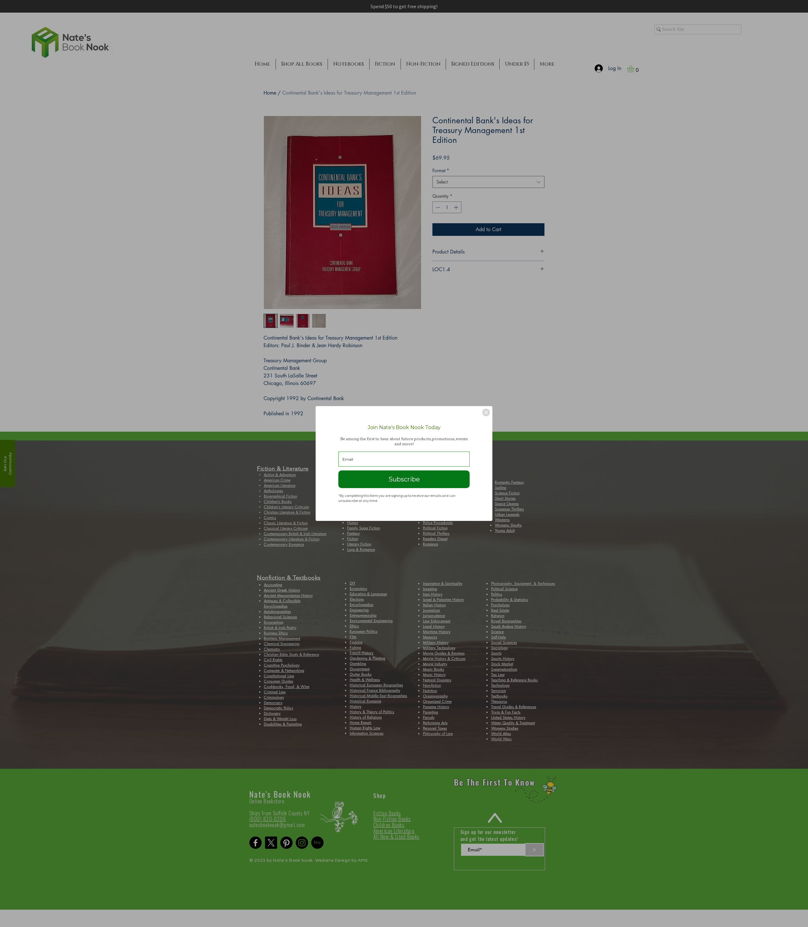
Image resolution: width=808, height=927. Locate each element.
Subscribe (404, 479)
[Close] (486, 412)
